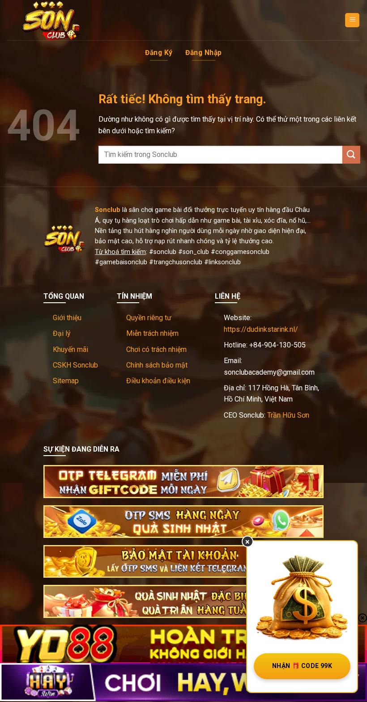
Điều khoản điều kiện (158, 380)
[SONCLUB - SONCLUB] (51, 20)
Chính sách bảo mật (157, 365)
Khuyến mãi (70, 349)
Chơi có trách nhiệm (156, 349)
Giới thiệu (67, 317)
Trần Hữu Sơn (288, 415)
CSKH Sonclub (75, 365)
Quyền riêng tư (148, 317)
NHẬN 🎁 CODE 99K (302, 665)
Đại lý (62, 333)
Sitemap (66, 380)
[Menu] (352, 20)
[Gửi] (351, 154)
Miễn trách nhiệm (152, 333)
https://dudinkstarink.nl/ (261, 329)
